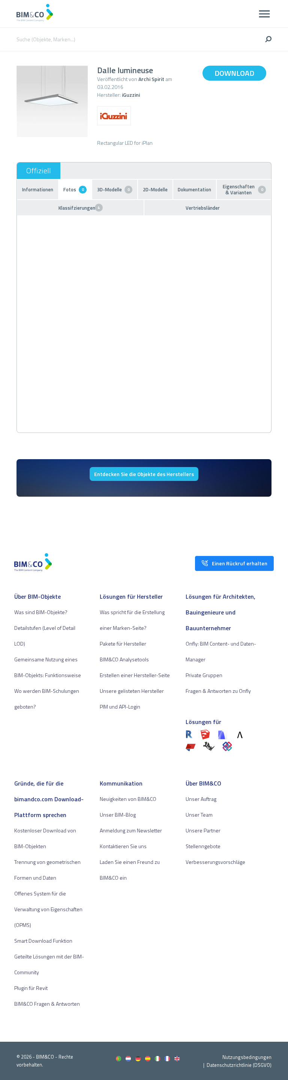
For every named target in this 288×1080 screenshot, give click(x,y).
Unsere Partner (203, 830)
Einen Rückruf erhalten (239, 563)
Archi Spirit (151, 79)
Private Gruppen (204, 675)
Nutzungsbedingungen (247, 1057)
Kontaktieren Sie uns (123, 846)
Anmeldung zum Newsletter (131, 830)
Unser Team (199, 815)
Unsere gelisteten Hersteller (132, 691)
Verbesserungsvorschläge (215, 862)
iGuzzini (131, 95)
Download (234, 73)
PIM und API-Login (120, 706)
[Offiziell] (38, 170)
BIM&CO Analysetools (124, 659)
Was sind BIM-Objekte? (41, 612)
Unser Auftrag (201, 799)
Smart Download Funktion (43, 941)
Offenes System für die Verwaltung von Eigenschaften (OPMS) (48, 909)
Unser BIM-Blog (118, 815)
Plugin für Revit (31, 988)
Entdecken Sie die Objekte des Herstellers (144, 474)
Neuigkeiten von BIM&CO (128, 799)
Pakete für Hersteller (123, 643)
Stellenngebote (203, 846)
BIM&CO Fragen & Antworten (47, 1004)
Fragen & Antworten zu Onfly (218, 691)
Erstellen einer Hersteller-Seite (135, 675)
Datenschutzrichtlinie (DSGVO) (239, 1065)
